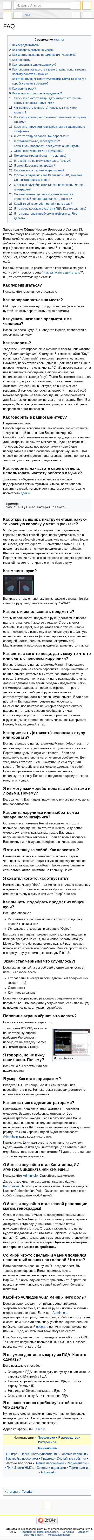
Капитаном (11, 1186)
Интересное (47, 1442)
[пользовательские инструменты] (86, 5)
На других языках (76, 16)
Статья (7, 16)
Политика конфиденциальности (40, 1531)
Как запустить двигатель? (63, 272)
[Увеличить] (87, 1057)
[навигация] (7, 5)
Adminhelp (10, 1136)
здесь (25, 493)
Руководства (68, 1437)
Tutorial (27, 1491)
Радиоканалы (77, 1463)
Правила (47, 1458)
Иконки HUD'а (24, 1468)
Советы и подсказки (51, 1468)
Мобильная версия (59, 1534)
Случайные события (71, 1458)
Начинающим (47, 1448)
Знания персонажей (49, 1463)
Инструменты (86, 16)
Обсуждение (17, 16)
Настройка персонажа (22, 1458)
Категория (12, 1491)
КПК (8, 1468)
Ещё (27, 15)
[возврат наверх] (47, 1506)
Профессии (46, 1437)
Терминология (79, 1468)
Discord (39, 1429)
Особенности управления (39, 1454)
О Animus (68, 1531)
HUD (76, 544)
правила (42, 1326)
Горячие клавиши (73, 1454)
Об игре (11, 1454)
